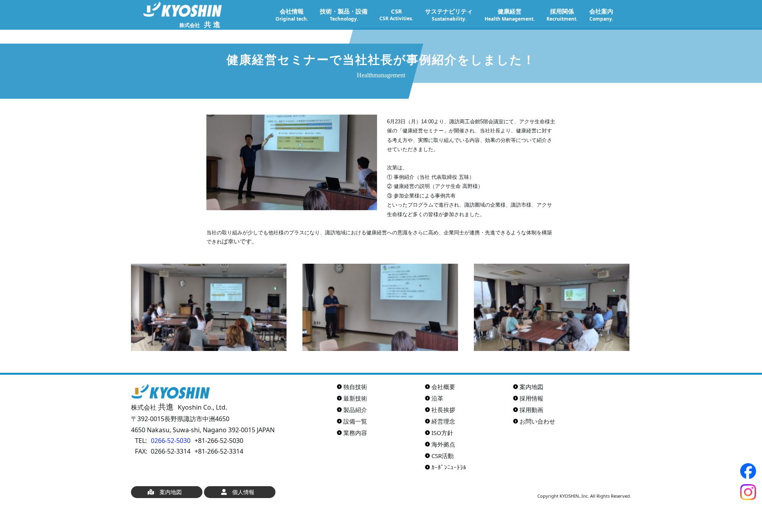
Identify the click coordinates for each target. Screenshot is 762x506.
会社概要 (443, 387)
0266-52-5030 (170, 440)
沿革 (437, 398)
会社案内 (601, 14)
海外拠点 (443, 444)
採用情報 (531, 398)
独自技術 (355, 387)
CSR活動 (442, 456)
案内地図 (531, 387)
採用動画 (531, 410)
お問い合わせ (537, 421)
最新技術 (355, 398)
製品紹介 (355, 410)
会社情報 (291, 14)
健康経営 (510, 14)
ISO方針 (442, 433)
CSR (396, 14)
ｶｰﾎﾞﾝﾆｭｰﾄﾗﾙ (448, 467)
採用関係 (561, 14)
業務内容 (355, 433)
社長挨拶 (443, 410)
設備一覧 (355, 421)
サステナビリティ (449, 14)
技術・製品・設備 (344, 14)
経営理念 (443, 421)
